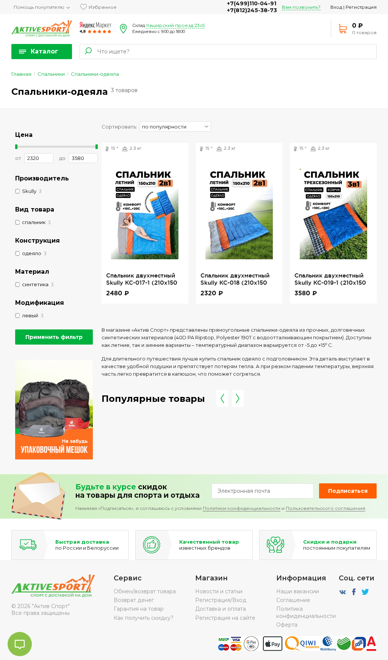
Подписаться (348, 491)
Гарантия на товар (139, 608)
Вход (336, 7)
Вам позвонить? (301, 7)
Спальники (51, 74)
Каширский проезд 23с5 (175, 25)
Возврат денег (134, 600)
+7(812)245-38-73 (252, 10)
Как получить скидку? (144, 618)
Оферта (286, 624)
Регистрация (361, 7)
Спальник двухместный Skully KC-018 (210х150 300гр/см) (235, 282)
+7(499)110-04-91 (251, 3)
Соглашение (293, 600)
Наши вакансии (297, 591)
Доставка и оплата (220, 608)
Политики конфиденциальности (241, 508)
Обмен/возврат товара (145, 591)
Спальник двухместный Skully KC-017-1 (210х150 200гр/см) (141, 282)
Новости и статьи (218, 591)
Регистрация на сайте (225, 618)
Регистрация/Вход (220, 600)
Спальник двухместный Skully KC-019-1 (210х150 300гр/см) (330, 282)
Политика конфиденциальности (306, 612)
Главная (21, 74)
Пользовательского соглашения (325, 508)
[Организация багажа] (54, 457)
